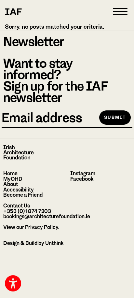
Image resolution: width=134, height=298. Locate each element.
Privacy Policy (41, 227)
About (10, 184)
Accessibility (18, 190)
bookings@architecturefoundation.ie (46, 217)
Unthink (54, 243)
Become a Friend (23, 195)
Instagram (82, 174)
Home (10, 174)
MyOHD (12, 179)
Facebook (82, 179)
